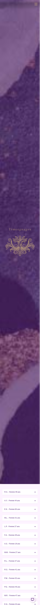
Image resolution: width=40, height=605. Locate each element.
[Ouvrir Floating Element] (32, 599)
